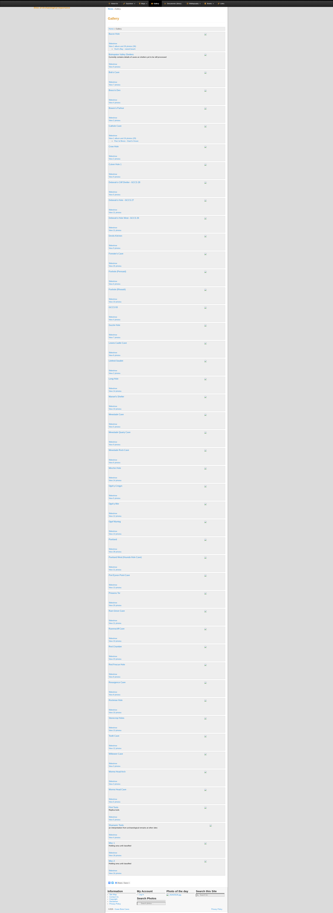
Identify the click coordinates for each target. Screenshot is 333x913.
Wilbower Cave (116, 754)
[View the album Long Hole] (214, 382)
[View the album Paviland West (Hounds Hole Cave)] (212, 558)
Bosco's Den (114, 90)
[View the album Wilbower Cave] (214, 757)
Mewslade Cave (116, 414)
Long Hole (113, 379)
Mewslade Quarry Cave (119, 432)
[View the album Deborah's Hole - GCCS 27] (214, 203)
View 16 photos (115, 873)
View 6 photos (115, 284)
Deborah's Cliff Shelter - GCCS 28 (124, 182)
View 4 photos (115, 103)
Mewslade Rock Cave (119, 450)
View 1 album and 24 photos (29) (122, 138)
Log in (141, 894)
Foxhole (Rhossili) (117, 289)
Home (111, 29)
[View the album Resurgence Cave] (214, 688)
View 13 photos (115, 534)
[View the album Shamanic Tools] (217, 828)
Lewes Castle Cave (118, 343)
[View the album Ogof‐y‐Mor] (212, 504)
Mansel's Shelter (116, 397)
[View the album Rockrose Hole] (214, 706)
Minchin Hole (115, 468)
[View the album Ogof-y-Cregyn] (214, 492)
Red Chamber (115, 646)
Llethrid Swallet (116, 361)
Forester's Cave (116, 254)
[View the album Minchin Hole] (214, 471)
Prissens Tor (114, 593)
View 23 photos (115, 659)
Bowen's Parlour (116, 108)
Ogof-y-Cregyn (115, 486)
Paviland (113, 539)
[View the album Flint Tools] (214, 811)
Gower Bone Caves (122, 909)
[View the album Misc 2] (212, 862)
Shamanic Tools (116, 825)
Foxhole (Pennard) (117, 271)
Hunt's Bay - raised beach (125, 49)
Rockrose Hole (116, 700)
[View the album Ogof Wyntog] (218, 525)
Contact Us (114, 897)
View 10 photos (115, 302)
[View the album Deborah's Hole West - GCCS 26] (214, 221)
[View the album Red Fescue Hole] (212, 665)
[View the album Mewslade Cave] (212, 415)
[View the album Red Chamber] (214, 650)
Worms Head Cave (117, 789)
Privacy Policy (115, 904)
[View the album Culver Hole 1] (214, 168)
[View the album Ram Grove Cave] (214, 614)
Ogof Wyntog (115, 521)
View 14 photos (115, 391)
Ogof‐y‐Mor (114, 504)
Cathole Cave (115, 126)
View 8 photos (115, 677)
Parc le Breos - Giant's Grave (126, 141)
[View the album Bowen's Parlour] (214, 114)
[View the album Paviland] (212, 540)
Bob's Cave (114, 72)
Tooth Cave (114, 736)
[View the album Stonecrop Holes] (214, 721)
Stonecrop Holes (116, 718)
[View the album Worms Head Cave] (212, 790)
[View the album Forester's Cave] (214, 257)
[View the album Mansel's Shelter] (212, 397)
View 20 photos (115, 605)
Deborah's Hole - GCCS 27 (121, 200)
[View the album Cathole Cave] (213, 127)
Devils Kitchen (115, 236)
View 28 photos (115, 552)
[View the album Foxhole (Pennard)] (214, 278)
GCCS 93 (113, 307)
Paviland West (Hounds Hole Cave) (125, 557)
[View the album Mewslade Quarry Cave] (214, 436)
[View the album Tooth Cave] (214, 739)
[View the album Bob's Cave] (214, 76)
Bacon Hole (114, 34)
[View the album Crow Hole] (214, 153)
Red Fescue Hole (117, 664)
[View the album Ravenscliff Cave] (214, 635)
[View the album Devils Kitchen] (214, 239)
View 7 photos (115, 85)
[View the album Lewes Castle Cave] (212, 344)
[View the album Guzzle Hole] (214, 328)
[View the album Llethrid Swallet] (214, 364)
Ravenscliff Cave (116, 629)
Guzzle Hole (114, 325)
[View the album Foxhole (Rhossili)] (212, 290)
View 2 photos (115, 120)
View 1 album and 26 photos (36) (122, 46)
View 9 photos (115, 67)
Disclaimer (113, 901)
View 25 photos (115, 266)
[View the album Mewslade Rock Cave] (214, 453)
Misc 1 (112, 843)
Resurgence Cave (117, 682)
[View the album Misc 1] (212, 844)
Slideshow (113, 43)
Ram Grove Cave (117, 611)
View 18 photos (115, 855)
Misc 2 (112, 861)
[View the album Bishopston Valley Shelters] (214, 58)
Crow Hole (114, 146)
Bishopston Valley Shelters (121, 54)
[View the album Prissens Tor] (211, 594)
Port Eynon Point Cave (119, 575)
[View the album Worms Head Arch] (212, 772)
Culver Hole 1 (115, 164)
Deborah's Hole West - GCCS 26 (124, 218)
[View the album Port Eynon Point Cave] (214, 581)
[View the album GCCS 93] (214, 311)
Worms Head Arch (117, 772)
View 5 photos (115, 195)
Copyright (113, 899)
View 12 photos (115, 516)
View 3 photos (115, 766)
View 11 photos (115, 212)
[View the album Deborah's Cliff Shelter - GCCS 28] (214, 188)
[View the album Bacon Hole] (214, 43)
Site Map (113, 894)
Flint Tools (113, 807)
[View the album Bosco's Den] (214, 96)
